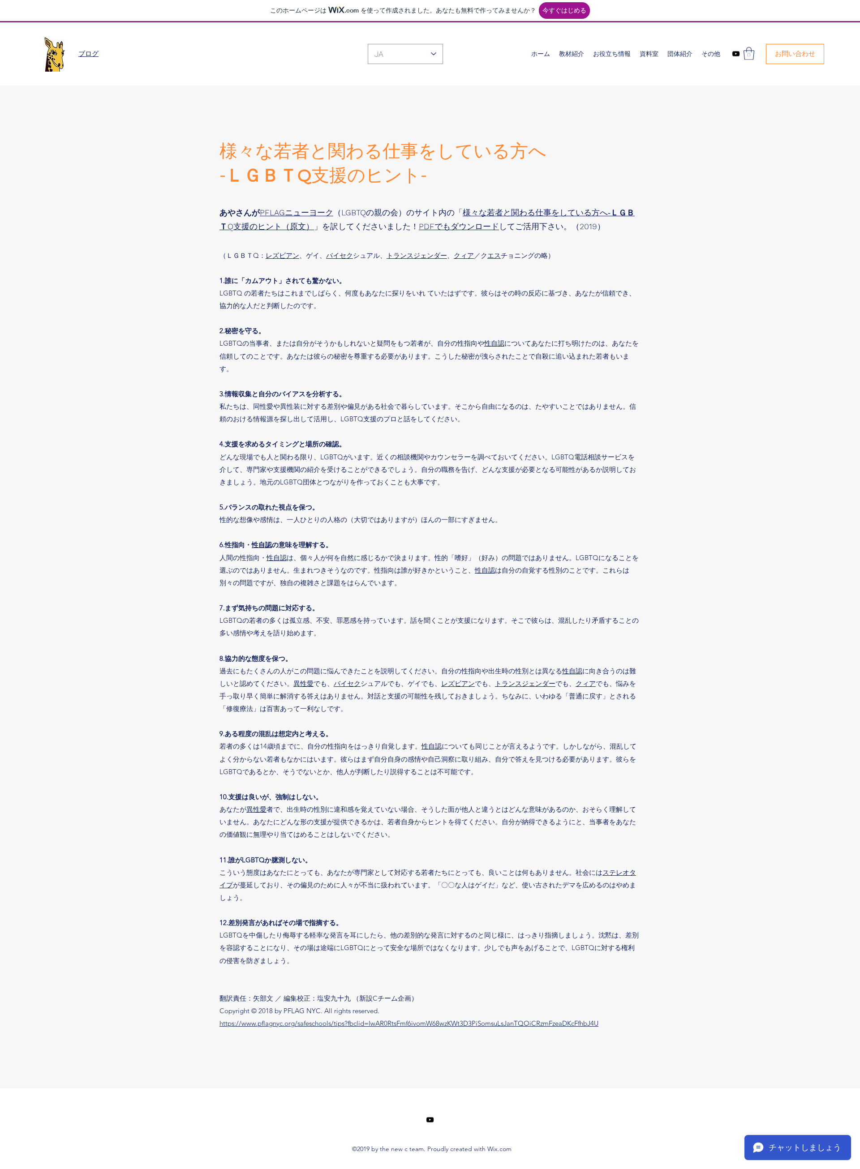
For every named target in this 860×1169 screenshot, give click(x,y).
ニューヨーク (296, 212)
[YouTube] (735, 53)
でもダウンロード (459, 226)
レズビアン (282, 255)
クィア (464, 255)
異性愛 (303, 683)
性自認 (494, 343)
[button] (749, 53)
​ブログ (88, 53)
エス (494, 255)
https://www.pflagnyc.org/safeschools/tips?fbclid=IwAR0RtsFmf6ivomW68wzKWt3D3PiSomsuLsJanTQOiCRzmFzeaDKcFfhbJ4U (408, 1023)
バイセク (339, 255)
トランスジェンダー (417, 255)
